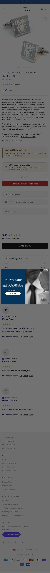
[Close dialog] (47, 270)
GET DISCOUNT (13, 293)
